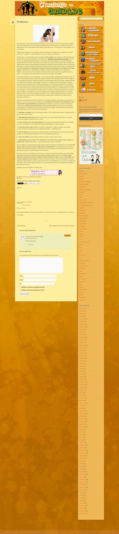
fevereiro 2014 (82, 413)
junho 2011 (81, 495)
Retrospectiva (82, 281)
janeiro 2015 (82, 400)
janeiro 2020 (82, 321)
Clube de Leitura (82, 200)
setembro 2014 (82, 403)
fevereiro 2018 (82, 337)
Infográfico (81, 234)
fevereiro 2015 (82, 397)
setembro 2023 (82, 308)
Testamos (81, 294)
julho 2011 (81, 492)
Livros (80, 239)
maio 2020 (81, 313)
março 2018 (81, 334)
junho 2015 (81, 395)
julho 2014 (81, 405)
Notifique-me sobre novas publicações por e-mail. (32, 290)
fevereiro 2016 (82, 376)
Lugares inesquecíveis (84, 242)
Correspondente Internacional (85, 205)
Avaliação (81, 176)
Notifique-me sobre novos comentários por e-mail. (32, 287)
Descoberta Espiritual (49, 212)
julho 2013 (81, 432)
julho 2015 (81, 392)
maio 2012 (81, 466)
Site (20, 283)
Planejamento (82, 263)
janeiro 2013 (82, 447)
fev (12, 21)
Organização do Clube (84, 260)
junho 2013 (81, 434)
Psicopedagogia (82, 273)
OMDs (80, 257)
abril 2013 (81, 440)
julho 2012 (81, 461)
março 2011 (81, 503)
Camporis (81, 179)
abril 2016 (81, 371)
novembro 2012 (82, 453)
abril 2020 (81, 316)
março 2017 (81, 350)
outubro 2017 (82, 342)
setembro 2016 (82, 358)
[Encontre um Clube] (91, 145)
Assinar (91, 118)
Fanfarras (81, 231)
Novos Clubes (82, 255)
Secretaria (81, 286)
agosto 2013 (82, 429)
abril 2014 (81, 408)
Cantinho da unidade (83, 184)
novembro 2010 (82, 513)
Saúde (80, 284)
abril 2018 (81, 332)
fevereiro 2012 (82, 474)
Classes (81, 197)
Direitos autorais (21, 208)
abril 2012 (81, 468)
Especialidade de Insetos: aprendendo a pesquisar (62, 225)
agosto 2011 (82, 490)
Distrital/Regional (83, 218)
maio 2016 (81, 368)
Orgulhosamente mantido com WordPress (15, 532)
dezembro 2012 (82, 450)
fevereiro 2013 (82, 445)
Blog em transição (27, 202)
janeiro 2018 (82, 340)
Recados (81, 276)
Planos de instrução (83, 265)
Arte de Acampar (82, 173)
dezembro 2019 (82, 324)
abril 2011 (81, 500)
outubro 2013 (82, 424)
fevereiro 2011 (82, 505)
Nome (21, 276)
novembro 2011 (82, 482)
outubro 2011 (82, 484)
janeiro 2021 (82, 311)
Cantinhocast (82, 186)
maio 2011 (81, 497)
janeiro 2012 (82, 476)
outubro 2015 (82, 384)
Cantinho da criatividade (84, 181)
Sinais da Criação (83, 289)
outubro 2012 (82, 455)
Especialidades (82, 221)
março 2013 (81, 442)
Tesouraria (81, 292)
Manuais (81, 244)
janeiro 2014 (82, 416)
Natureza (81, 250)
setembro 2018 (82, 326)
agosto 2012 (82, 458)
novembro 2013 (82, 421)
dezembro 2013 (82, 418)
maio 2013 (81, 437)
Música (80, 247)
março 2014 (81, 411)
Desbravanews (82, 213)
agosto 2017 (82, 347)
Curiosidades (82, 210)
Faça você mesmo (83, 229)
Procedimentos (82, 268)
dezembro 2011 (82, 479)
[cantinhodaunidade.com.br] (62, 8)
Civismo (81, 194)
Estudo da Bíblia (82, 223)
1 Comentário (20, 215)
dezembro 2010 (82, 511)
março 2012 (81, 471)
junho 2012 (81, 463)
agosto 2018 (82, 329)
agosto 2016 (82, 361)
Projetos (81, 271)
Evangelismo (82, 226)
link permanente (70, 212)
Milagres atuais (26, 205)
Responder (67, 235)
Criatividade (81, 208)
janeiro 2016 (82, 379)
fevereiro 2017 (82, 353)
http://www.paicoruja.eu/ (50, 43)
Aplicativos (81, 171)
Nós (80, 252)
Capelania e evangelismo (84, 189)
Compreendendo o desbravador (86, 202)
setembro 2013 (82, 426)
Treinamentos (82, 297)
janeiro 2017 (82, 355)
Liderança (81, 236)
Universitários (82, 300)
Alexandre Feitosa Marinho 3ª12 (33, 236)
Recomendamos (21, 225)
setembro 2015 (82, 387)
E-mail (21, 279)
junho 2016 (81, 366)
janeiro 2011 (82, 508)
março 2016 (81, 374)
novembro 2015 (82, 382)
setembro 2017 (82, 345)
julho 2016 (81, 363)
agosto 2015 (82, 389)
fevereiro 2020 (82, 318)
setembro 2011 (82, 487)
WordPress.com (37, 532)
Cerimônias (81, 192)
